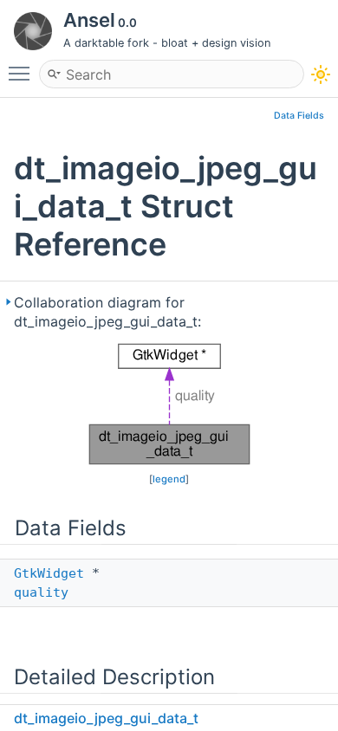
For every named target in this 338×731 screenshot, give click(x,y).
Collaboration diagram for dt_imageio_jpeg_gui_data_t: (107, 312)
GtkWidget (49, 573)
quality (41, 592)
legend (169, 479)
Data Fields (299, 115)
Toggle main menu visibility (22, 72)
